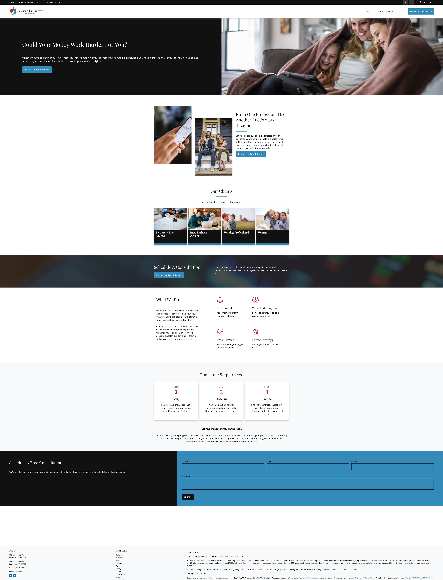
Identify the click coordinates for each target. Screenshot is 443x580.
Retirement (120, 555)
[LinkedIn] (405, 2)
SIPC (263, 578)
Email (269, 461)
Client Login (426, 2)
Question (186, 476)
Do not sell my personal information (345, 569)
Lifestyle (119, 571)
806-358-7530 (55, 2)
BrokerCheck (240, 556)
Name (185, 461)
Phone (354, 461)
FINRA (258, 578)
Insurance (119, 563)
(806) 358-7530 (19, 555)
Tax (117, 566)
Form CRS (195, 552)
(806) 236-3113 (20, 557)
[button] (369, 11)
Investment (120, 558)
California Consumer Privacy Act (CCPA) (263, 569)
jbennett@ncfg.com (16, 572)
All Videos (119, 577)
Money (118, 569)
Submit (187, 496)
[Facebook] (411, 2)
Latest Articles (121, 574)
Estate (118, 560)
